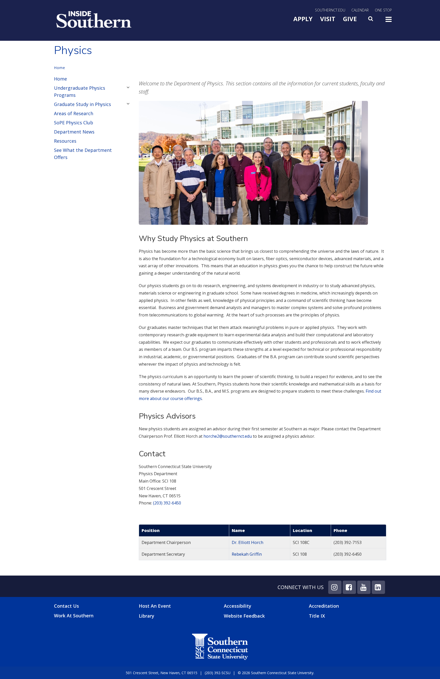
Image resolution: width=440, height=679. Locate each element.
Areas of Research (73, 113)
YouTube (363, 587)
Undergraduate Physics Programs (79, 91)
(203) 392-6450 (167, 503)
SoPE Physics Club (73, 122)
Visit (327, 19)
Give (350, 19)
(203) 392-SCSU (217, 672)
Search (371, 20)
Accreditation (324, 606)
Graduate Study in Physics (82, 104)
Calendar (360, 10)
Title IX (317, 616)
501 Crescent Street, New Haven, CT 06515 (161, 672)
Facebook (349, 587)
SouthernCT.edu (330, 10)
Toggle (388, 21)
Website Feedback (244, 616)
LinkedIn (378, 587)
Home (59, 67)
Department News (74, 132)
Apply (302, 19)
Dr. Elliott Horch (247, 542)
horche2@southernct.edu (227, 436)
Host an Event (155, 606)
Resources (65, 141)
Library (146, 616)
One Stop (383, 10)
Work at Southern (73, 616)
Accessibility (237, 606)
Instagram (334, 587)
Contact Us (66, 606)
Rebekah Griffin (247, 554)
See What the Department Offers (83, 153)
